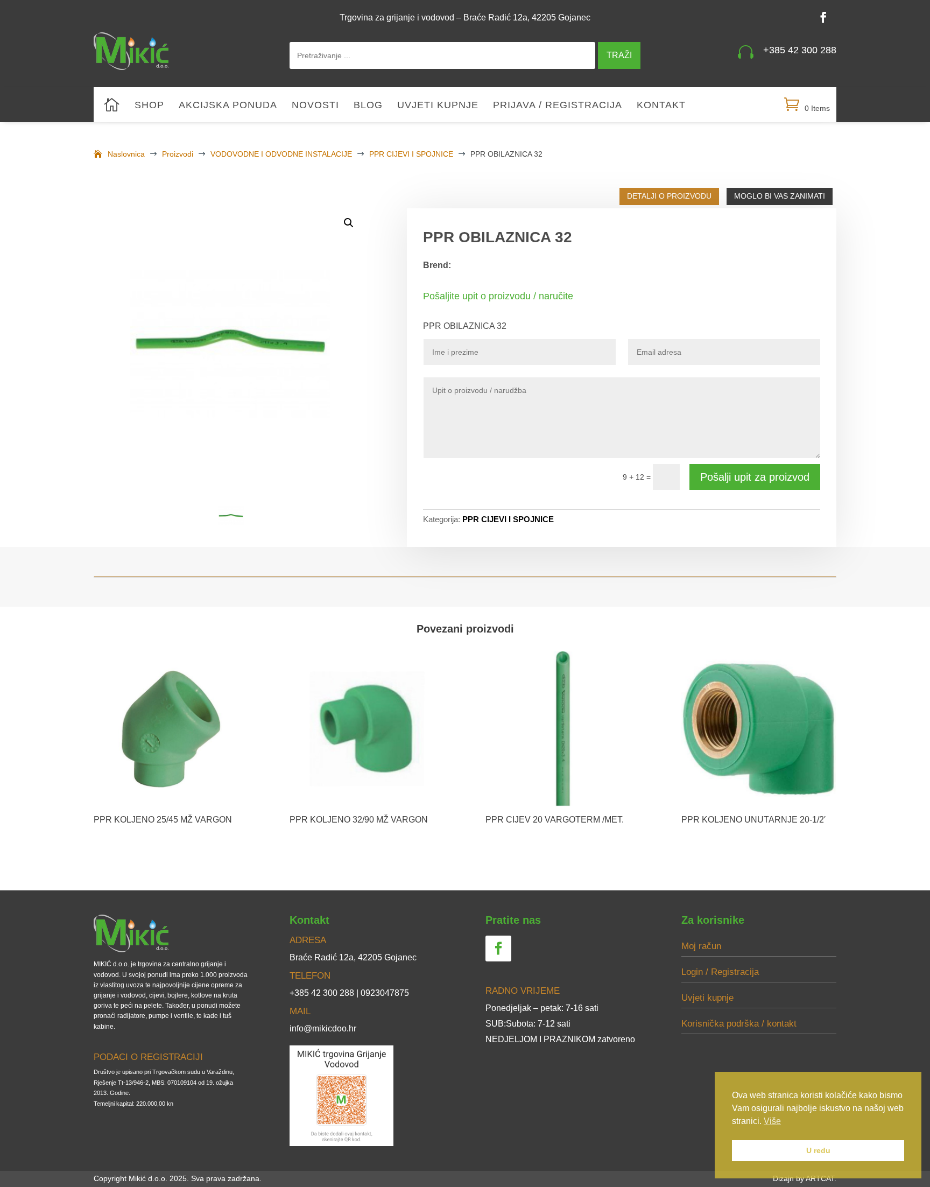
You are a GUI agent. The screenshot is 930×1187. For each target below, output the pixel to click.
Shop (149, 105)
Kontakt (661, 105)
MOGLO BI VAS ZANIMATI (779, 196)
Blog (368, 105)
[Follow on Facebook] (823, 17)
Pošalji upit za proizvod (754, 477)
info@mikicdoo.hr (323, 1028)
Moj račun (701, 946)
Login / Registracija (720, 972)
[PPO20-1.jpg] (230, 342)
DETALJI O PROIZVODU (669, 196)
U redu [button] (818, 1150)
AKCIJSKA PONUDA (228, 105)
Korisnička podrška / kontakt (739, 1024)
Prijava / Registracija (557, 105)
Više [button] (772, 1121)
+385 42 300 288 (799, 50)
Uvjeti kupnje (437, 105)
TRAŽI (619, 55)
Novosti (315, 105)
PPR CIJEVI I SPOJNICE (508, 519)
